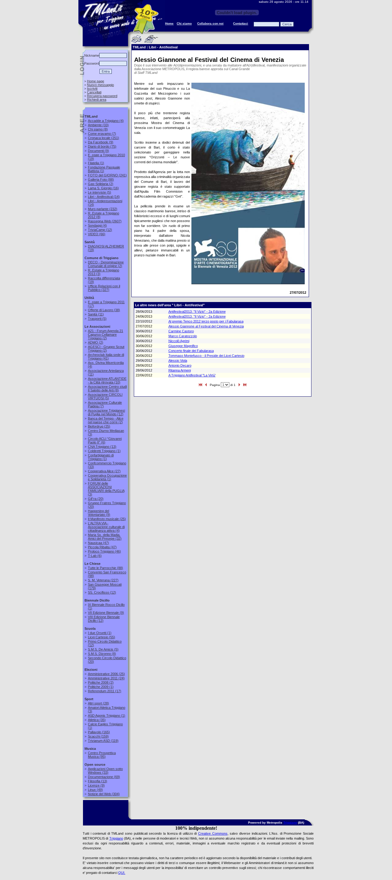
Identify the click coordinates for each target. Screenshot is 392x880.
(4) (106, 121)
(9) (100, 142)
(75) (102, 146)
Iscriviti (92, 88)
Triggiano (290, 822)
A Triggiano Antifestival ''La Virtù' (192, 375)
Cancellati (94, 92)
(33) (98, 125)
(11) (96, 314)
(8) (98, 129)
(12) (100, 230)
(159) (98, 736)
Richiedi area (96, 99)
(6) (105, 440)
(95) (102, 754)
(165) (99, 732)
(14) (104, 196)
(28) (98, 703)
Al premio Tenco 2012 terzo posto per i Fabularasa (205, 321)
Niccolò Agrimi (178, 341)
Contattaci (240, 23)
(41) (106, 356)
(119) (103, 740)
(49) (95, 789)
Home (169, 23)
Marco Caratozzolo (182, 336)
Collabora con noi (210, 23)
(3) (106, 489)
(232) (102, 209)
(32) (105, 536)
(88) (101, 179)
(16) (103, 188)
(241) (107, 175)
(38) (104, 310)
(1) (96, 163)
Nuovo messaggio (100, 85)
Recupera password (102, 96)
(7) (102, 133)
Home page (95, 81)
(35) (97, 720)
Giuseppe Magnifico (183, 346)
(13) (102, 446)
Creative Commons (213, 833)
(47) (98, 543)
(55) (101, 637)
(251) (103, 138)
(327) (104, 288)
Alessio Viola (177, 360)
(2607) (105, 221)
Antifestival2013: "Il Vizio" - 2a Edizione (197, 311)
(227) (103, 580)
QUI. (121, 872)
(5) (99, 192)
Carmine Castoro (181, 331)
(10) (107, 380)
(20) (96, 498)
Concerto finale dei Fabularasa (191, 351)
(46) (104, 551)
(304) (104, 794)
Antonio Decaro (179, 365)
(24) (106, 678)
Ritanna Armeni (179, 370)
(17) (104, 691)
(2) (100, 184)
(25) (99, 426)
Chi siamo (184, 23)
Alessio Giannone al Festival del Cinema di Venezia (206, 326)
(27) (104, 471)
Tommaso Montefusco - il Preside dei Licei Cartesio (206, 355)
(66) (96, 234)
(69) (104, 777)
